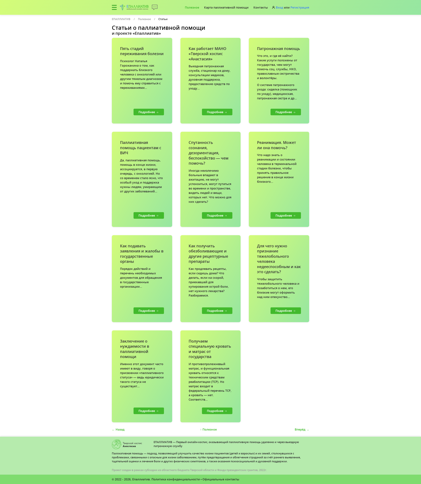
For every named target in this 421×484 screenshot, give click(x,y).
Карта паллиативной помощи (226, 7)
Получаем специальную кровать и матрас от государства (210, 349)
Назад (118, 429)
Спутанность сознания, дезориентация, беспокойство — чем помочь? (208, 153)
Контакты (260, 7)
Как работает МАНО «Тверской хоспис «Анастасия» (207, 54)
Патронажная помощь (278, 48)
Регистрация (299, 7)
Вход (279, 7)
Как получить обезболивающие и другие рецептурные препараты (208, 253)
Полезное (192, 7)
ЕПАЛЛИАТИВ (121, 19)
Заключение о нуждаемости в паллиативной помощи (134, 349)
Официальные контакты (220, 479)
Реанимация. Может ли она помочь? (276, 145)
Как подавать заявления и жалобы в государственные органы (141, 253)
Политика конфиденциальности (175, 479)
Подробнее (147, 112)
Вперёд (302, 429)
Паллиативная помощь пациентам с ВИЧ (140, 147)
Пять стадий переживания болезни (142, 51)
